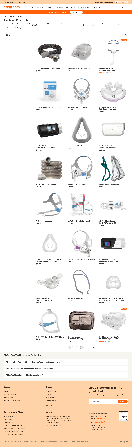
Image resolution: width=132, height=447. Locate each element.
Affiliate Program (9, 406)
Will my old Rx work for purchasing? (14, 428)
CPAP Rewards (8, 422)
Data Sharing (84, 441)
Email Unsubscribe (9, 403)
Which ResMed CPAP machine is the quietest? (24, 375)
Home (5, 16)
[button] (125, 35)
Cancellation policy (63, 441)
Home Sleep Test (51, 400)
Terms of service (34, 441)
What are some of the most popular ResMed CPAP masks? (29, 369)
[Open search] (119, 7)
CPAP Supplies (50, 397)
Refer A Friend (8, 419)
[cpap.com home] (12, 7)
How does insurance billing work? (14, 434)
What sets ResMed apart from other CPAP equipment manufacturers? (34, 362)
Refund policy (17, 441)
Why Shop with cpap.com (53, 425)
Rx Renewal (49, 403)
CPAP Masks (50, 394)
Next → (92, 347)
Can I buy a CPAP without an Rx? (13, 425)
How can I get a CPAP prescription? (14, 431)
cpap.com (10, 441)
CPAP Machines (51, 391)
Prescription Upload (10, 394)
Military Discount (51, 406)
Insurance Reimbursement (12, 400)
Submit (122, 401)
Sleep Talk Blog (8, 416)
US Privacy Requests (75, 441)
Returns (6, 391)
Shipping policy (43, 441)
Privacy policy (25, 441)
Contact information (53, 441)
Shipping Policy (8, 397)
